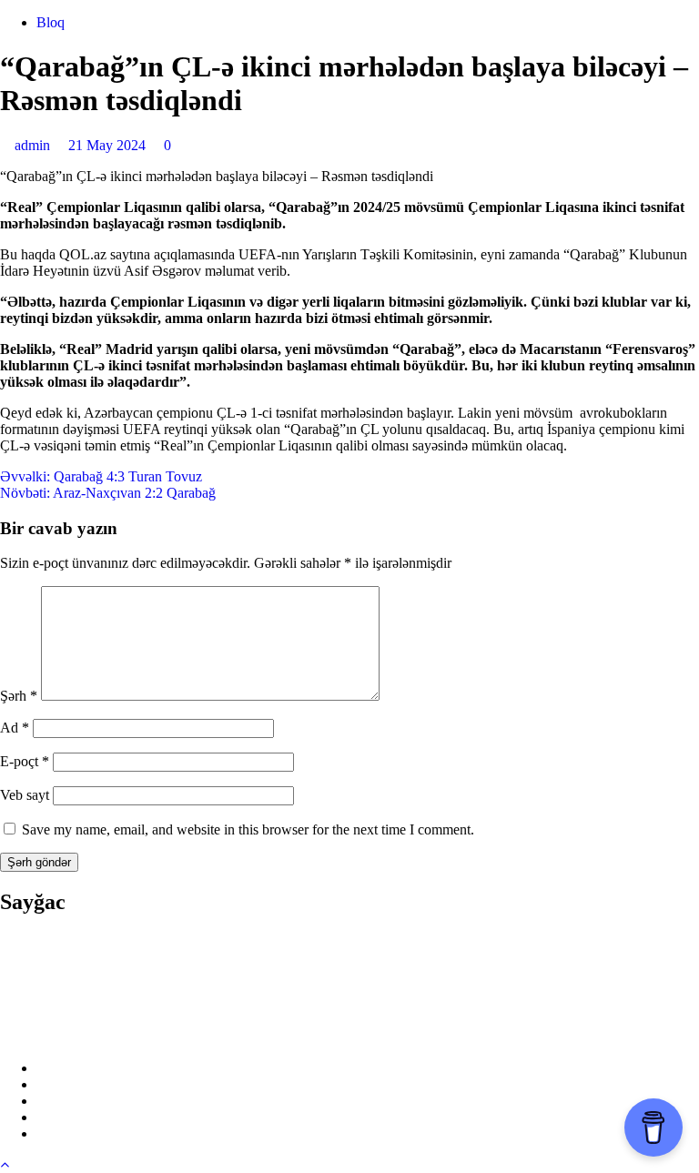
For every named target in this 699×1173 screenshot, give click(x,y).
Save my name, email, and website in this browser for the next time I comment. (248, 829)
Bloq (50, 22)
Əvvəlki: (101, 476)
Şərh (18, 695)
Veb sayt (24, 795)
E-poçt (24, 761)
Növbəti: (108, 493)
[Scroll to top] (4, 1164)
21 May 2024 (108, 145)
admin (34, 145)
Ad (14, 727)
